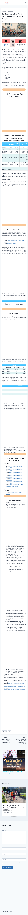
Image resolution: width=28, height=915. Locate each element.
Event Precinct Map (11, 243)
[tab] (11, 816)
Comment (4, 830)
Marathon (5, 731)
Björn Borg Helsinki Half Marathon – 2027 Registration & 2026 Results (13, 808)
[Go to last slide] (4, 801)
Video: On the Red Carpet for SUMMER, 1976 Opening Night (14, 760)
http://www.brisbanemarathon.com (16, 683)
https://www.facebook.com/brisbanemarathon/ (14, 686)
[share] (23, 759)
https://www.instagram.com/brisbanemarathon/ (14, 689)
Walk (9, 731)
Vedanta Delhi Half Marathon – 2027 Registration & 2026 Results (6, 740)
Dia (3, 21)
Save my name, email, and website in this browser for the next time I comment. (15, 863)
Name (4, 848)
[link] (5, 760)
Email (4, 854)
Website (4, 859)
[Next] (24, 801)
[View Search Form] (25, 3)
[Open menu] (22, 3)
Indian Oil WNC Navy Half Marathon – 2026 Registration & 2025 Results (20, 740)
